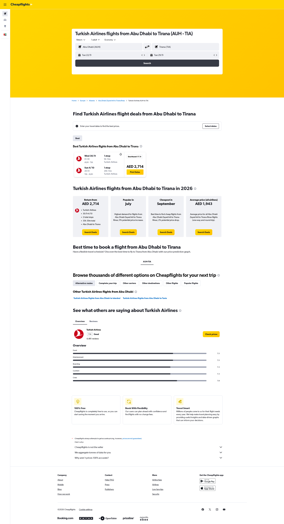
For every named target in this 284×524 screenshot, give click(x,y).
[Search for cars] (5, 20)
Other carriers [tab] (129, 283)
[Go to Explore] (5, 26)
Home (74, 101)
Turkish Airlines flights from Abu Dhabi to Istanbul (97, 298)
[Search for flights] (5, 14)
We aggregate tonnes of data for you (93, 452)
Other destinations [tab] (151, 283)
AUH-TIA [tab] (147, 261)
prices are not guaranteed (131, 438)
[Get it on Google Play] (208, 481)
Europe (82, 101)
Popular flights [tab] (191, 283)
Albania (92, 101)
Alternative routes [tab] (84, 283)
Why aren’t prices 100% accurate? (92, 457)
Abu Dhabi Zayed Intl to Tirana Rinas (111, 101)
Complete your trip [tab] (108, 283)
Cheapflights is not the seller (89, 447)
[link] (90, 232)
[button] (5, 4)
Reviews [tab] (93, 321)
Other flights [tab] (172, 283)
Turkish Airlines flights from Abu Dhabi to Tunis (145, 298)
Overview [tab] (80, 321)
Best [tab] (77, 138)
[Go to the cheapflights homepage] (22, 4)
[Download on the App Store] (208, 488)
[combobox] (81, 39)
